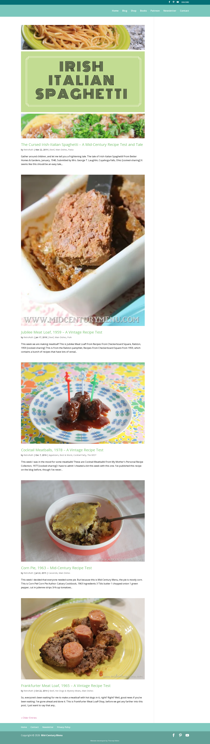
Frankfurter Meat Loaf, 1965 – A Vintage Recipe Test (66, 685)
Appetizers (54, 455)
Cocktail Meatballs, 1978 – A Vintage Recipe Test (62, 449)
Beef (52, 149)
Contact (184, 11)
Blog (124, 11)
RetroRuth (28, 149)
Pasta (70, 149)
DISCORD (185, 2)
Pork (69, 337)
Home (115, 11)
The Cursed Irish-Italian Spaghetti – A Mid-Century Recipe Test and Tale (82, 144)
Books (143, 11)
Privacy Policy (63, 727)
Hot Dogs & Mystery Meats (68, 690)
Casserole (53, 573)
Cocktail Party (79, 455)
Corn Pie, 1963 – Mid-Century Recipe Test (56, 567)
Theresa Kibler (113, 741)
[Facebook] (169, 3)
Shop (133, 11)
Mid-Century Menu (52, 735)
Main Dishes (61, 149)
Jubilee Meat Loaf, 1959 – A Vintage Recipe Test (61, 332)
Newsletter (169, 11)
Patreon (155, 11)
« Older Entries (29, 717)
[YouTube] (178, 3)
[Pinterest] (174, 3)
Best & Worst (66, 455)
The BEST (91, 455)
